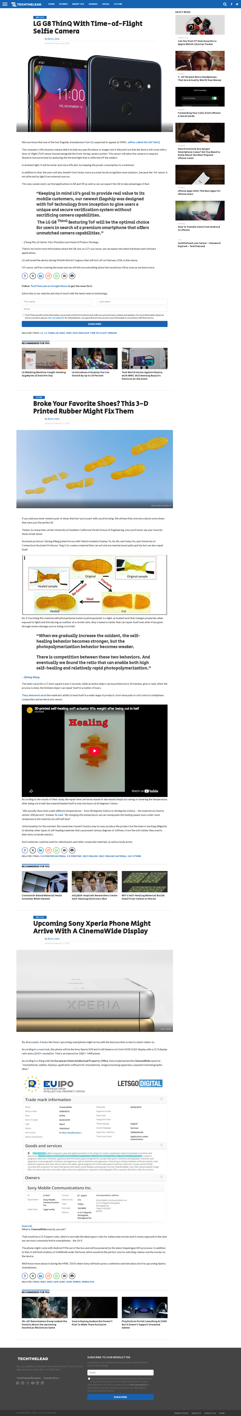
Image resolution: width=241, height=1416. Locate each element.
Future (118, 4)
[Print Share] (72, 276)
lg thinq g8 (51, 333)
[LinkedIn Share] (41, 276)
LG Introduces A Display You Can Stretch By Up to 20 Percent (90, 374)
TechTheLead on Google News (48, 285)
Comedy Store (51, 1378)
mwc (62, 333)
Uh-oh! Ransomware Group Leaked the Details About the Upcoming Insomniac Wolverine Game (44, 1324)
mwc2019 (83, 333)
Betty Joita (53, 38)
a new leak (43, 1049)
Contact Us (210, 1413)
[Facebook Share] (25, 276)
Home (51, 4)
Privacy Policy (181, 1413)
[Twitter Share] (33, 276)
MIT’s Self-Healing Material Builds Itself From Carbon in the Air (143, 897)
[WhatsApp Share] (56, 276)
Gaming (93, 4)
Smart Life (78, 4)
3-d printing (74, 856)
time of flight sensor (103, 333)
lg (41, 333)
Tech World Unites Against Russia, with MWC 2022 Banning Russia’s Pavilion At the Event (142, 376)
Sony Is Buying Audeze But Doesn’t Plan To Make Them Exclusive (92, 1323)
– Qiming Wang (30, 677)
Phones (63, 4)
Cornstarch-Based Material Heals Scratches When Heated (42, 897)
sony (62, 1282)
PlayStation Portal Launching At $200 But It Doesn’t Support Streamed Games (144, 1324)
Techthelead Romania (28, 1378)
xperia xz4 (88, 1282)
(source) (27, 1225)
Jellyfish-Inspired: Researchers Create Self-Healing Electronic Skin (94, 897)
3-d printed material (53, 856)
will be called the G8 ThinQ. (144, 142)
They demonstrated (34, 695)
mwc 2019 (71, 333)
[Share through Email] (64, 276)
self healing (90, 856)
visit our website (55, 317)
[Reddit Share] (48, 276)
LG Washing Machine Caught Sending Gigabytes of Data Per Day (44, 374)
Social (106, 4)
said (60, 814)
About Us (196, 1413)
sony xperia (73, 1282)
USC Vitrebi (134, 856)
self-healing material (113, 856)
